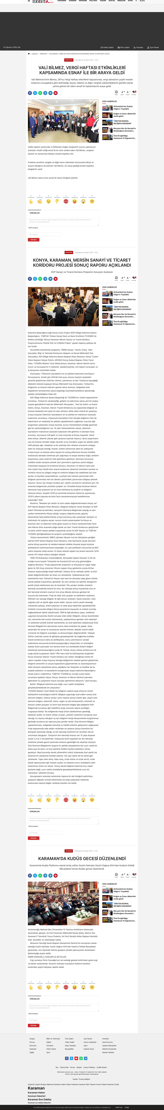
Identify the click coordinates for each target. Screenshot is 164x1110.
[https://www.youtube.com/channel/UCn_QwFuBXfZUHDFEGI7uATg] (76, 1058)
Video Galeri (108, 47)
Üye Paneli (154, 47)
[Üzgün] (92, 197)
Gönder (34, 240)
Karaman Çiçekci (34, 1084)
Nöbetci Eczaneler (109, 1049)
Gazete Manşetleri (109, 1046)
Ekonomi (33, 1046)
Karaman (33, 1049)
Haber (68, 1084)
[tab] (34, 213)
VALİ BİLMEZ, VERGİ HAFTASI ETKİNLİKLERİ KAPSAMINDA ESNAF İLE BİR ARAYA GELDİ (79, 54)
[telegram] (45, 93)
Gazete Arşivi (89, 1049)
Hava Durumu (107, 1042)
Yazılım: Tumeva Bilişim (81, 1079)
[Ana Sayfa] (29, 54)
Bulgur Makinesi (47, 1084)
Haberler (35, 54)
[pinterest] (56, 93)
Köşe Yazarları (70, 1046)
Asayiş (32, 1039)
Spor (48, 1052)
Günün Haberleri (90, 1042)
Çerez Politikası (89, 1067)
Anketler (105, 1039)
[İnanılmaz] (83, 197)
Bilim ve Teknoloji (53, 1039)
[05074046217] (81, 1058)
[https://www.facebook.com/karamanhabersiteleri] (66, 1058)
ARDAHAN (43, 54)
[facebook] (30, 93)
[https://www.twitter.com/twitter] (71, 1058)
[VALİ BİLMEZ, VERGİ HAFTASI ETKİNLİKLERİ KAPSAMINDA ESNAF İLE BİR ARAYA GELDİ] (63, 121)
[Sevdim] (48, 197)
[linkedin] (50, 93)
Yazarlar (139, 47)
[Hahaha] (74, 197)
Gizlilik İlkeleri (102, 1067)
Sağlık (32, 1052)
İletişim (79, 1067)
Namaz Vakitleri (108, 1052)
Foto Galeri (125, 47)
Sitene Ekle (64, 1067)
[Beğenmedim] (57, 197)
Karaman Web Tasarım (87, 1084)
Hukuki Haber (101, 1084)
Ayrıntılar (118, 1107)
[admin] (85, 1058)
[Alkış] (40, 197)
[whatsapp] (40, 93)
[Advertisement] (82, 27)
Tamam (126, 1107)
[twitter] (35, 93)
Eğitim (49, 1042)
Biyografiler (69, 1049)
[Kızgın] (66, 197)
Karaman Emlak (113, 1084)
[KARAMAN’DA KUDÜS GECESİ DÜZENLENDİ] (63, 903)
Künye (72, 1067)
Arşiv (85, 1046)
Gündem (50, 1046)
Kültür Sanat (51, 1049)
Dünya (32, 1042)
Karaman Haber (60, 1084)
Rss (57, 1067)
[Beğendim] (31, 197)
